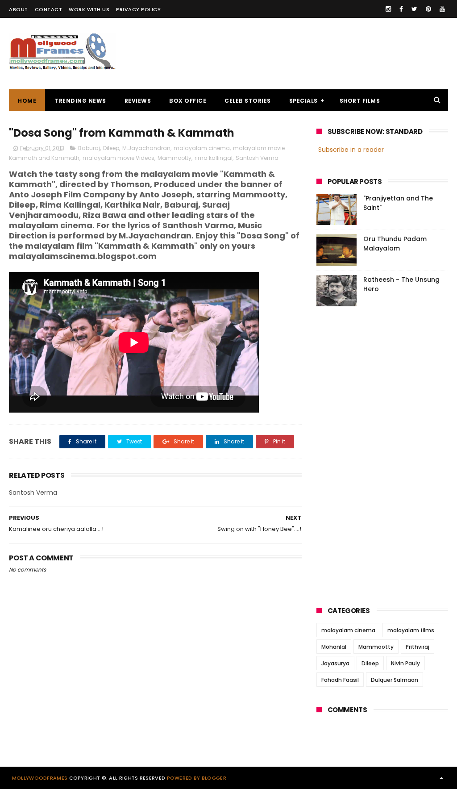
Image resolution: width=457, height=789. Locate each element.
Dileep (111, 148)
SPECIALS (303, 100)
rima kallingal (214, 158)
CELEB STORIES (247, 100)
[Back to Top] (441, 778)
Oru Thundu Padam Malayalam (395, 243)
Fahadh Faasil (340, 680)
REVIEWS (138, 100)
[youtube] (442, 9)
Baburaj (89, 148)
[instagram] (388, 9)
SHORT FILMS (360, 100)
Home (27, 100)
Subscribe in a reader (351, 149)
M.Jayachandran (146, 148)
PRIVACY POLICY (138, 9)
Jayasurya (335, 663)
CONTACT (48, 9)
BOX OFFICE (187, 100)
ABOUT (18, 9)
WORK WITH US (89, 9)
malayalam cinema (202, 148)
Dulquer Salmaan (394, 680)
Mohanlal (333, 647)
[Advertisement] (285, 53)
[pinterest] (428, 9)
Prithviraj (417, 647)
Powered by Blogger (196, 777)
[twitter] (414, 9)
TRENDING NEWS (80, 100)
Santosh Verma (257, 158)
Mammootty (174, 158)
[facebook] (401, 9)
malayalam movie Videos (118, 158)
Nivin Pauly (405, 663)
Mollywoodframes (40, 777)
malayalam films (410, 630)
